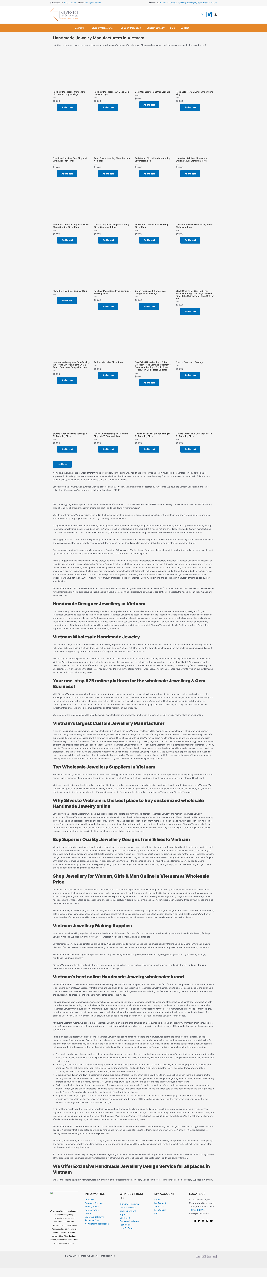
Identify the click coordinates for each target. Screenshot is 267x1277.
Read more (66, 300)
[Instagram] (203, 1220)
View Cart (159, 1206)
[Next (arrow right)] (13, 1275)
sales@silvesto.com (93, 3)
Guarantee (125, 1217)
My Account (160, 1203)
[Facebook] (194, 1220)
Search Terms (92, 1210)
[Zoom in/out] (4, 1270)
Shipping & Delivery (129, 1204)
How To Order (126, 1228)
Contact (185, 27)
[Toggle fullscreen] (13, 1270)
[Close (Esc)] (31, 1270)
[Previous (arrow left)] (4, 1275)
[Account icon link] (215, 14)
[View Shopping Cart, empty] (209, 14)
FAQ (156, 1213)
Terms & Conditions (129, 1221)
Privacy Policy (92, 1206)
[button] (202, 14)
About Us (89, 1199)
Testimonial (125, 1224)
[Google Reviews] (207, 1220)
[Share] (22, 1270)
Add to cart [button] (67, 107)
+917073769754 (69, 3)
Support (124, 1214)
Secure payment (128, 1211)
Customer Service (94, 1203)
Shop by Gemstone (102, 27)
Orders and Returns (94, 1217)
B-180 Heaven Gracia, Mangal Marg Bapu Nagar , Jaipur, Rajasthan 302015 (187, 3)
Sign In (157, 1199)
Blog (172, 27)
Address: (154, 3)
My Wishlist (160, 1210)
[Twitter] (199, 1220)
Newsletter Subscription (97, 1223)
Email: (82, 3)
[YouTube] (211, 1220)
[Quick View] (56, 107)
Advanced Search (93, 1220)
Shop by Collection (131, 27)
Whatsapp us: (57, 3)
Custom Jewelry (156, 27)
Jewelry (79, 27)
